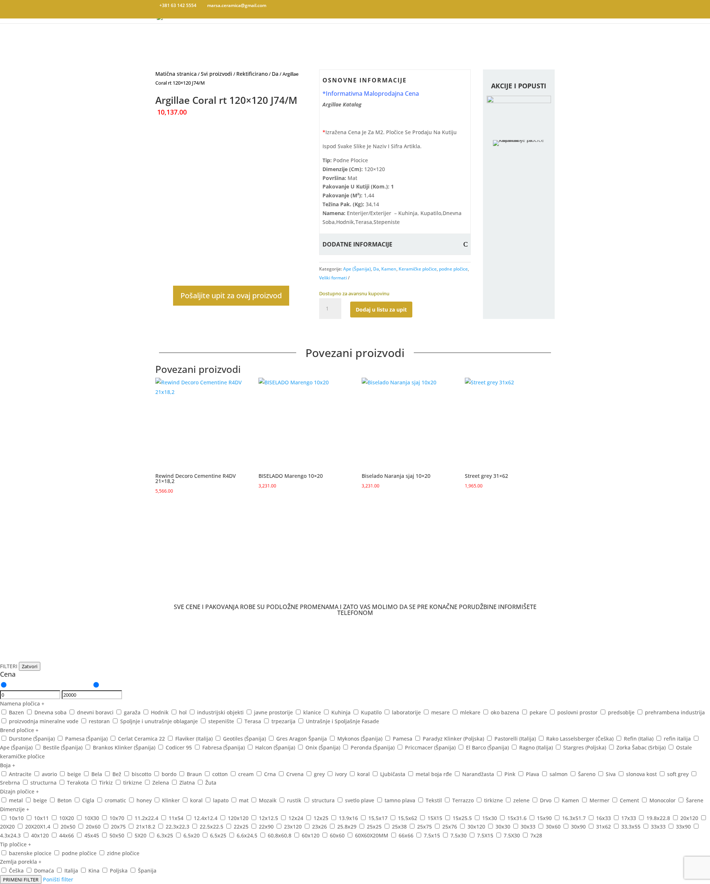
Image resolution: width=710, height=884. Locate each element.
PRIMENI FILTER (20, 879)
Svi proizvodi (216, 73)
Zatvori (29, 666)
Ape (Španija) (357, 269)
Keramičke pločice (418, 269)
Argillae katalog (342, 104)
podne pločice (453, 269)
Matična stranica (176, 73)
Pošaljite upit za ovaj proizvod (231, 295)
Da (275, 73)
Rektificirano (252, 73)
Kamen (388, 269)
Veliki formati (333, 278)
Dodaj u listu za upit (381, 309)
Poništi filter (58, 879)
